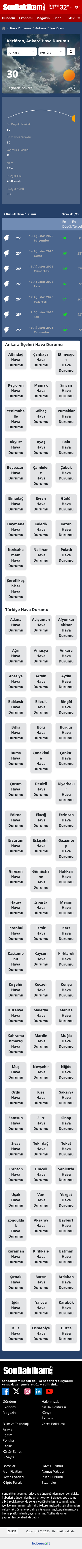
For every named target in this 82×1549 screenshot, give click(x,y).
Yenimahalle (16, 418)
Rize (40, 1097)
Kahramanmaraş (16, 1043)
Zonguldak (16, 1228)
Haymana (15, 529)
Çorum (15, 789)
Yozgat (66, 1200)
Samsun (15, 1123)
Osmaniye (41, 1333)
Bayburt (66, 1225)
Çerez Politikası (53, 1424)
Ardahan (66, 1282)
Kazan (66, 529)
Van (40, 1200)
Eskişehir (41, 845)
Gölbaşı (40, 416)
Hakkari (66, 876)
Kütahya (15, 1015)
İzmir (40, 933)
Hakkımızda (51, 1401)
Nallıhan (41, 555)
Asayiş (7, 1429)
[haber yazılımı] (41, 1543)
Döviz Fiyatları (13, 1477)
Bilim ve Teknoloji (16, 1424)
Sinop (66, 1123)
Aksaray (40, 1225)
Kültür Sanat (12, 1451)
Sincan (66, 390)
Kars (66, 933)
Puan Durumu (52, 1477)
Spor (57, 18)
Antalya (15, 681)
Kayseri (40, 959)
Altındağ (15, 359)
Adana (15, 625)
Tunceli (40, 1174)
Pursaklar (66, 416)
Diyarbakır (66, 791)
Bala (66, 447)
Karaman (16, 1256)
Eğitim (7, 1435)
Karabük (66, 1307)
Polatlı (66, 555)
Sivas (15, 1148)
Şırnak (15, 1282)
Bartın (40, 1282)
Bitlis (15, 732)
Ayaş (40, 447)
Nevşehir (41, 1072)
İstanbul (15, 933)
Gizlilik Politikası (54, 1407)
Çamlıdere (41, 475)
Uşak (15, 1200)
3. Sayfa (8, 1457)
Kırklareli (66, 959)
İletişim (47, 1418)
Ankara (39, 28)
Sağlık (7, 1446)
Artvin (40, 681)
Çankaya (41, 359)
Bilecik (40, 707)
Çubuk (66, 472)
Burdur (66, 732)
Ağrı (15, 655)
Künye (46, 1412)
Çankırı (66, 758)
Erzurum (15, 845)
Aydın (66, 681)
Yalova (40, 1307)
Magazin (43, 18)
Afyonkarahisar (66, 627)
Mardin (40, 1041)
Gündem (8, 18)
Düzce (66, 1333)
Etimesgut (66, 362)
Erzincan (66, 820)
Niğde (66, 1072)
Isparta (40, 907)
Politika (8, 1440)
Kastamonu (16, 961)
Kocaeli (40, 989)
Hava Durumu (19, 28)
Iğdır (15, 1307)
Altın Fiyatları (12, 1471)
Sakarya (66, 1097)
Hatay (15, 907)
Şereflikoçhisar (15, 588)
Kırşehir (15, 989)
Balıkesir (15, 707)
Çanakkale (41, 760)
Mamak (40, 390)
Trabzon (15, 1174)
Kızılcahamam (16, 557)
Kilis (15, 1333)
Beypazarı (15, 472)
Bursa (15, 758)
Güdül (66, 503)
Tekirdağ (41, 1148)
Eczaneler (49, 1482)
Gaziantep (66, 848)
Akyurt (15, 447)
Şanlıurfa (66, 1174)
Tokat (66, 1148)
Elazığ (40, 820)
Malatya (40, 1015)
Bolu (40, 732)
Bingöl (66, 707)
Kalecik (40, 529)
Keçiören (56, 28)
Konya (66, 989)
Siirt (40, 1123)
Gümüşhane (41, 879)
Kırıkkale (41, 1256)
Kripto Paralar (13, 1482)
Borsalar (9, 1466)
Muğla (66, 1041)
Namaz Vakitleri (53, 1471)
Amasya (40, 655)
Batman (66, 1256)
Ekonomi (26, 18)
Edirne (15, 820)
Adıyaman (41, 625)
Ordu (15, 1097)
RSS (13, 1531)
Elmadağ (15, 503)
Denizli (40, 789)
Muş (15, 1072)
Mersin (66, 907)
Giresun (15, 876)
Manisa (66, 1015)
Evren (40, 503)
